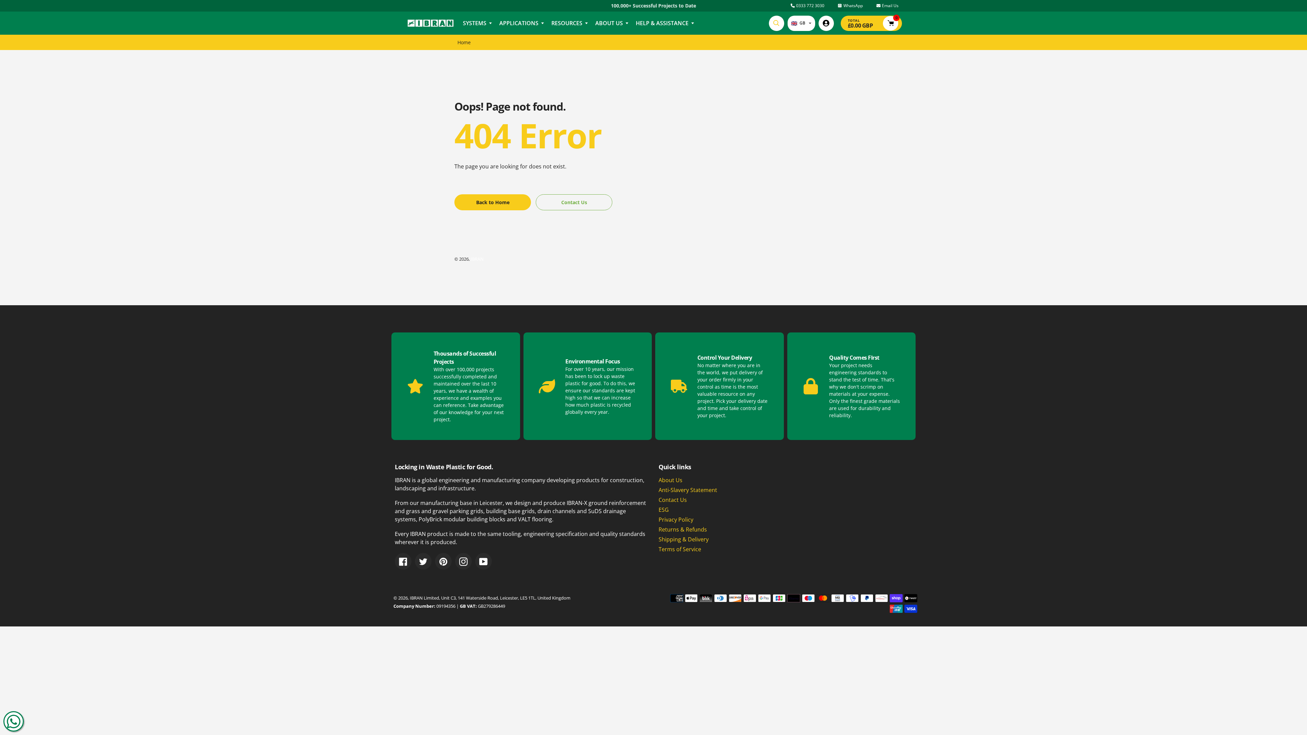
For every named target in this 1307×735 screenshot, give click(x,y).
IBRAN (477, 259)
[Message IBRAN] (13, 721)
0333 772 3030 (809, 6)
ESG (664, 509)
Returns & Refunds (683, 529)
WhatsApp (852, 6)
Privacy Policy (676, 519)
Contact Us (673, 500)
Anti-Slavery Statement (688, 490)
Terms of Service (680, 549)
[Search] (776, 23)
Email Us (890, 6)
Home (464, 42)
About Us (670, 480)
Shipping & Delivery (684, 539)
